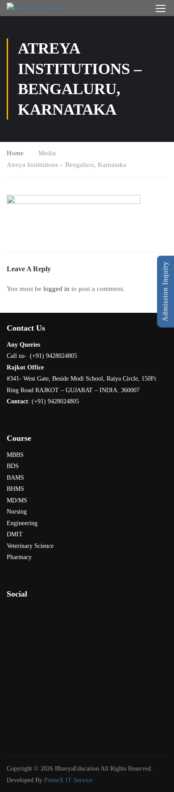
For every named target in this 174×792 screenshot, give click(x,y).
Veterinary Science (30, 546)
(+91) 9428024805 (55, 401)
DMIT (15, 534)
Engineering (22, 523)
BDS (13, 466)
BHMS (15, 488)
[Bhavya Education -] (36, 8)
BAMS (15, 477)
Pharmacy (19, 557)
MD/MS (17, 500)
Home (15, 153)
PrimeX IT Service (68, 780)
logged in (56, 288)
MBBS (15, 455)
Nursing (17, 511)
